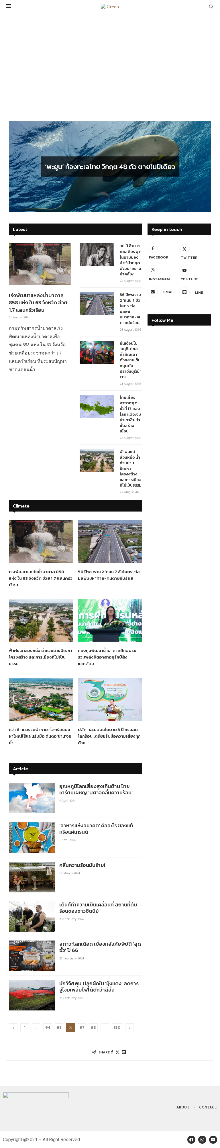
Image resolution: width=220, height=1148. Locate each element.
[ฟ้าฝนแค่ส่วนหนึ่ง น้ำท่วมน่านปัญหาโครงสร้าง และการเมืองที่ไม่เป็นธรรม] (97, 460)
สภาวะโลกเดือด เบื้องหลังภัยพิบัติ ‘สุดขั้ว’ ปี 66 (100, 947)
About (182, 1108)
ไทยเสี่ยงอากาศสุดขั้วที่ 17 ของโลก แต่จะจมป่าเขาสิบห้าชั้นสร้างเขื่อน (130, 414)
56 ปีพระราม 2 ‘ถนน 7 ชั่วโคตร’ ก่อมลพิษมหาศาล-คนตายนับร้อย (131, 309)
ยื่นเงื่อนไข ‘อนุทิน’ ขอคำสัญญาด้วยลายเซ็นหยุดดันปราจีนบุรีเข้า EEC (131, 360)
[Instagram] (202, 1140)
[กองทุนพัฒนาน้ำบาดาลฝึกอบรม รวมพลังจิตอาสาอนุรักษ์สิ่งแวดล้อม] (110, 620)
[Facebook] (191, 1140)
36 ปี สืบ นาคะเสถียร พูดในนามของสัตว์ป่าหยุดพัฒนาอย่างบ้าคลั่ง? (131, 260)
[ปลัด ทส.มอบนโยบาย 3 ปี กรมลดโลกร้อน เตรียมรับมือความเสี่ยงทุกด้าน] (110, 699)
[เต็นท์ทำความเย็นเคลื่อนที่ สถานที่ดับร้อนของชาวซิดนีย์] (32, 916)
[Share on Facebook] (112, 1052)
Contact (208, 1108)
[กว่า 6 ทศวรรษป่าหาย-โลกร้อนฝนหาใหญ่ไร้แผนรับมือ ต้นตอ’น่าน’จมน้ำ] (41, 699)
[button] (19, 166)
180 (117, 1027)
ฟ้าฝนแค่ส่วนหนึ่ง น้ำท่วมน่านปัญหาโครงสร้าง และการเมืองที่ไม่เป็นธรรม (131, 468)
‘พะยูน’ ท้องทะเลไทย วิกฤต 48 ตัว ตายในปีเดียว (110, 166)
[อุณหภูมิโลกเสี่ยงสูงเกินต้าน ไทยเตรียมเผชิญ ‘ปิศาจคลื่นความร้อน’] (32, 798)
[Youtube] (213, 1140)
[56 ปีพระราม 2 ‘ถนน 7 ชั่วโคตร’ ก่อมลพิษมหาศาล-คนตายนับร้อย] (97, 303)
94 (47, 1027)
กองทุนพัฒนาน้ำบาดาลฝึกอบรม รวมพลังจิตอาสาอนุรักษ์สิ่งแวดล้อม (107, 657)
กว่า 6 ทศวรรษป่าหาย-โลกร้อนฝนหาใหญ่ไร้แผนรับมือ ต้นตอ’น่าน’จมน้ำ (40, 736)
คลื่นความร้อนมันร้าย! (82, 865)
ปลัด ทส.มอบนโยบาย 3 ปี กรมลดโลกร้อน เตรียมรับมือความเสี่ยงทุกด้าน (109, 736)
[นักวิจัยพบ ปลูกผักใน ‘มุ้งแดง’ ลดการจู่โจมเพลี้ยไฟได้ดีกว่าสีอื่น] (32, 995)
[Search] (211, 7)
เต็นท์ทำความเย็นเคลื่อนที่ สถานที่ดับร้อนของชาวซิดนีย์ (98, 908)
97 (82, 1027)
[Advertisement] (110, 75)
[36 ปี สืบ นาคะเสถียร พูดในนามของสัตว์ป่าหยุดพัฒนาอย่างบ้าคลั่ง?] (97, 254)
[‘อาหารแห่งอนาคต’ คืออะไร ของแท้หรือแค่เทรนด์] (32, 837)
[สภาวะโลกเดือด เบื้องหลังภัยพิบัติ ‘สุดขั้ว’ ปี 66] (32, 956)
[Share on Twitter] (117, 1053)
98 (93, 1027)
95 (59, 1027)
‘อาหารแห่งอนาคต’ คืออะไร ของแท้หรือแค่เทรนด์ (96, 829)
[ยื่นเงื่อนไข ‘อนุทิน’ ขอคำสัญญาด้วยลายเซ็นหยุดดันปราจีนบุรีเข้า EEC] (97, 352)
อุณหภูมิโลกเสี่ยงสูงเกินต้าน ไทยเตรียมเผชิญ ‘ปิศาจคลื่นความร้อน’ (96, 789)
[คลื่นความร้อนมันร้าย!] (32, 877)
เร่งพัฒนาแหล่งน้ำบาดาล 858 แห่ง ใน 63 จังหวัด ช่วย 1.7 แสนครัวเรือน (38, 303)
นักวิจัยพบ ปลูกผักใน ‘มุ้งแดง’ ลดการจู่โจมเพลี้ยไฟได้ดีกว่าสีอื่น (99, 986)
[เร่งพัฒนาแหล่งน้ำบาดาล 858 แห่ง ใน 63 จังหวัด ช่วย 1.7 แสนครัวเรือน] (40, 264)
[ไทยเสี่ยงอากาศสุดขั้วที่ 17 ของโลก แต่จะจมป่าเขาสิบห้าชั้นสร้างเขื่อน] (97, 406)
